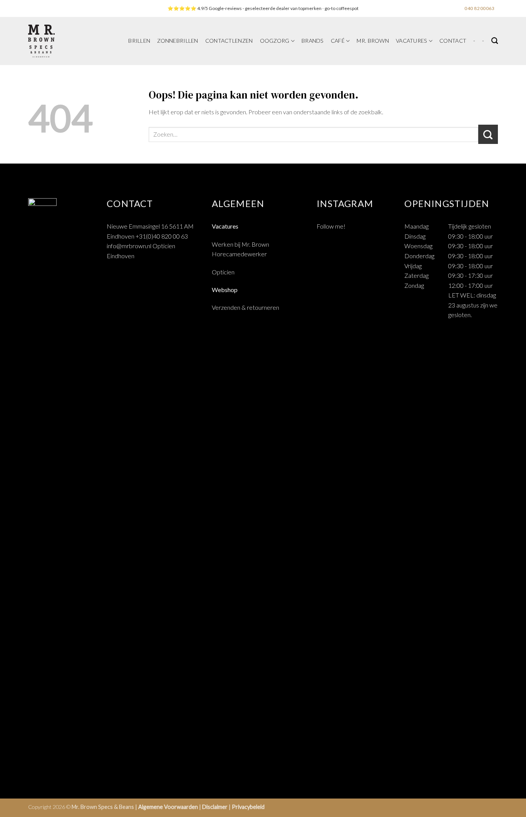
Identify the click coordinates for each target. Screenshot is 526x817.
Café (338, 40)
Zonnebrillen (177, 40)
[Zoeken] (494, 41)
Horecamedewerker (239, 253)
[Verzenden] (488, 134)
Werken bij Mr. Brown (240, 244)
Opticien (223, 272)
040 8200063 (479, 8)
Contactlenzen (229, 40)
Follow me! (331, 226)
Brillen (139, 40)
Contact (452, 40)
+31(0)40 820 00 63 (162, 236)
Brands (313, 40)
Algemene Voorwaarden (168, 807)
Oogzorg (275, 40)
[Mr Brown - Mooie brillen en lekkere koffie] (62, 41)
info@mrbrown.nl (129, 245)
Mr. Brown (373, 40)
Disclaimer (215, 807)
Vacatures (411, 40)
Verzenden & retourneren (245, 307)
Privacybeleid (248, 807)
